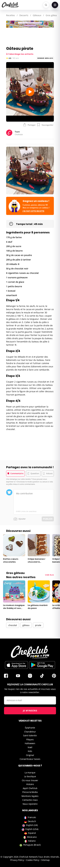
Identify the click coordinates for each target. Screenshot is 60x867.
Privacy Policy (17, 860)
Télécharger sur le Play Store (42, 665)
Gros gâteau (52, 15)
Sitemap (45, 860)
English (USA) (31, 829)
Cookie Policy (32, 860)
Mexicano (32, 836)
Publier (47, 518)
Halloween (30, 743)
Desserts (23, 15)
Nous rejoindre (30, 803)
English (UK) (32, 825)
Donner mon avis (45, 58)
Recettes (10, 15)
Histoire (30, 784)
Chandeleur (30, 731)
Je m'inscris (30, 710)
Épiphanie (30, 727)
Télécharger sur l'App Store (16, 665)
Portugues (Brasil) (32, 844)
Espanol (32, 832)
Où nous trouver (30, 780)
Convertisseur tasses (30, 759)
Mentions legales (30, 796)
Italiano (32, 840)
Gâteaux (37, 15)
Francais (32, 817)
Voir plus (49, 575)
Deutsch (32, 821)
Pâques (30, 739)
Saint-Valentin (30, 735)
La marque (30, 772)
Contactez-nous (30, 799)
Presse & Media (30, 792)
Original (30, 755)
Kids (30, 751)
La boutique (30, 776)
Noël (30, 747)
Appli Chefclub (30, 788)
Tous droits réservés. (49, 856)
